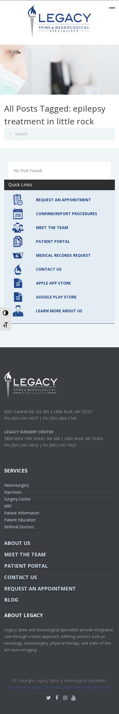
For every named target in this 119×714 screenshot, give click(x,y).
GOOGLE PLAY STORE (56, 297)
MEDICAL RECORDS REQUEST (63, 255)
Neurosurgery (16, 485)
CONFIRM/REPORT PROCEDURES (66, 213)
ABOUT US (17, 543)
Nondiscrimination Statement (34, 687)
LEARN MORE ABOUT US (59, 310)
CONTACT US (48, 269)
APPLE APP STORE (53, 283)
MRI (7, 506)
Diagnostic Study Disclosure (86, 687)
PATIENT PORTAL (53, 241)
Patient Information (21, 513)
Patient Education (20, 519)
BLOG (11, 599)
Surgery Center (17, 499)
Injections (13, 492)
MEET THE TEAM (52, 227)
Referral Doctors (19, 526)
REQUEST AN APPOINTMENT (63, 199)
